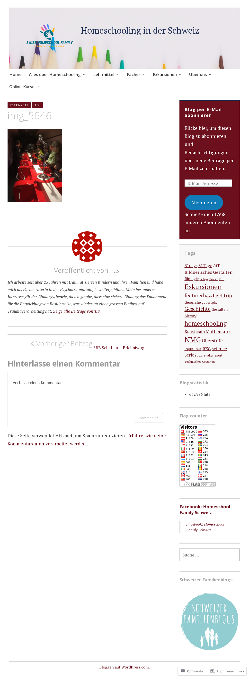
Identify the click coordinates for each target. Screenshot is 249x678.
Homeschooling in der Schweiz (140, 30)
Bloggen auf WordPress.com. (124, 667)
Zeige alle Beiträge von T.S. (77, 311)
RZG (207, 348)
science (219, 348)
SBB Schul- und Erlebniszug (90, 344)
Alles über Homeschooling (55, 74)
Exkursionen (165, 74)
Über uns (198, 74)
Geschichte (198, 308)
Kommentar (149, 418)
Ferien (208, 296)
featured (194, 295)
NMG (193, 339)
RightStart (193, 349)
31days (191, 265)
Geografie (193, 302)
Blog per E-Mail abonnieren (203, 112)
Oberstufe (212, 341)
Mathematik (218, 331)
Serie (189, 355)
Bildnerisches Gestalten (208, 272)
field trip (222, 295)
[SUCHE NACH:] (209, 554)
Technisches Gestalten (200, 361)
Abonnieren (203, 202)
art (216, 265)
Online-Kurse (22, 86)
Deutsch (213, 279)
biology (204, 279)
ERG (221, 279)
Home (15, 74)
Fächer (133, 74)
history (190, 315)
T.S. (37, 105)
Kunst (190, 331)
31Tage (205, 265)
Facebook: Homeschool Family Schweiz (204, 509)
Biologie (192, 278)
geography (209, 302)
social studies (204, 355)
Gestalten (220, 309)
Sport (218, 355)
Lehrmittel (103, 74)
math (200, 331)
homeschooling (206, 323)
